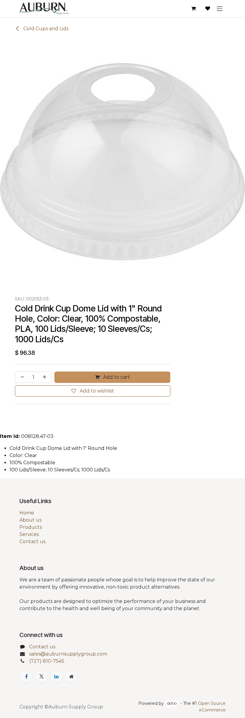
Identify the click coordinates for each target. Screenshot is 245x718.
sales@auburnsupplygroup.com (68, 654)
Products (30, 527)
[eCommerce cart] (193, 8)
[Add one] (46, 377)
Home (26, 513)
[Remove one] (21, 377)
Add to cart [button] (116, 377)
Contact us (32, 541)
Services (29, 534)
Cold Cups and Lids (45, 28)
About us (30, 520)
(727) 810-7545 (46, 661)
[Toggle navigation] (220, 8)
